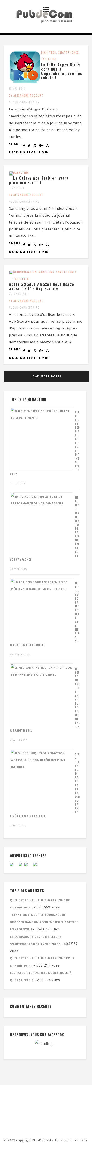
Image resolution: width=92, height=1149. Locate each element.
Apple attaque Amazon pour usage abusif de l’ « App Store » (41, 286)
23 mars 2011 (19, 294)
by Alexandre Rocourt (26, 95)
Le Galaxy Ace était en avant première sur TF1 (39, 180)
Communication (25, 272)
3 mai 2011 (16, 188)
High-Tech (48, 52)
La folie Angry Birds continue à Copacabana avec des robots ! (61, 71)
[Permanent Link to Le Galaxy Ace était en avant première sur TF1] (11, 174)
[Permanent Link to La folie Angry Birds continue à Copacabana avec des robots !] (25, 81)
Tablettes (49, 59)
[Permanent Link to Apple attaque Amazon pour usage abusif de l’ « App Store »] (11, 273)
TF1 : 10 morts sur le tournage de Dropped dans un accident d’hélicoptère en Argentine (44, 922)
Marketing (21, 172)
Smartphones (68, 52)
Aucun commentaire (24, 102)
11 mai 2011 (17, 88)
